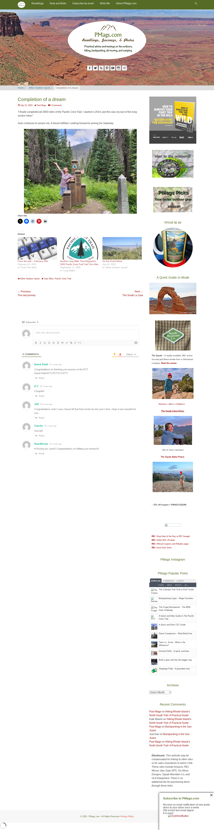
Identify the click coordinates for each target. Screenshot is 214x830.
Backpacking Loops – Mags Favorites (176, 598)
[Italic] (40, 343)
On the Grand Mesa (112, 261)
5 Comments (56, 105)
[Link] (71, 343)
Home (22, 88)
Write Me (105, 3)
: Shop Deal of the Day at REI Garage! (171, 536)
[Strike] (49, 343)
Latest (180, 581)
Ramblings (37, 3)
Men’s (172, 404)
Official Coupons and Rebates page (170, 544)
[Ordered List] (53, 343)
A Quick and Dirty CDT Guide (172, 625)
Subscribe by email (83, 3)
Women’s (163, 404)
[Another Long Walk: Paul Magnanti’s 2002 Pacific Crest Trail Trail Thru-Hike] (79, 248)
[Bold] (36, 343)
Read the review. (169, 363)
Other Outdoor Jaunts (40, 88)
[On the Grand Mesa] (122, 248)
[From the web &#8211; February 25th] (37, 248)
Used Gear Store (162, 547)
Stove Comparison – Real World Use (175, 633)
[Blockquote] (62, 343)
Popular (155, 581)
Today (161, 585)
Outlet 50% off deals (163, 540)
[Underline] (45, 343)
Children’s (180, 404)
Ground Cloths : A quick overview (174, 651)
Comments (168, 581)
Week (169, 585)
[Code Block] (67, 343)
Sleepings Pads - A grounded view (174, 668)
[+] (79, 342)
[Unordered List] (58, 343)
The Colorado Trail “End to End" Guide (176, 589)
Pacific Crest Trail (63, 278)
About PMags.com (126, 3)
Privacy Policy (127, 816)
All (186, 585)
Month (178, 585)
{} (75, 342)
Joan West (49, 278)
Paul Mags (41, 105)
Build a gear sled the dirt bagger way (175, 660)
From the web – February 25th (33, 261)
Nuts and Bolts (58, 3)
